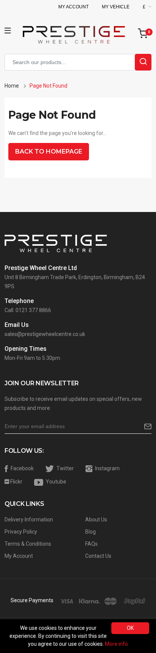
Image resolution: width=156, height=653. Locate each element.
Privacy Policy (21, 532)
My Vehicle (115, 6)
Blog (90, 532)
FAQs (91, 544)
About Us (96, 519)
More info (116, 644)
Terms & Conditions (28, 544)
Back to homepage (48, 151)
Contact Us (98, 556)
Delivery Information (29, 519)
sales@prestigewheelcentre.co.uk (45, 334)
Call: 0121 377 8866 (28, 310)
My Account (73, 6)
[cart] (144, 33)
